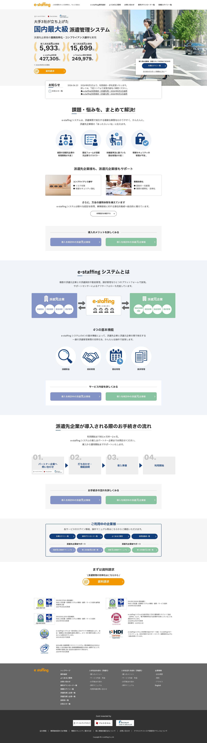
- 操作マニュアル (95, 685)
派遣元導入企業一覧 (67, 696)
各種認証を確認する (104, 213)
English (158, 685)
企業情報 (158, 670)
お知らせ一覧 (57, 91)
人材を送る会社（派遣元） (99, 670)
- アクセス (159, 681)
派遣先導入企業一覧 (67, 693)
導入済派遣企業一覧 (90, 549)
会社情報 (43, 731)
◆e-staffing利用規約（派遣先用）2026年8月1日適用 (104, 91)
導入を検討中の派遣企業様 (75, 242)
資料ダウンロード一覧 (146, 5)
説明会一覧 (64, 700)
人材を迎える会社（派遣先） (132, 670)
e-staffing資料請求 (97, 5)
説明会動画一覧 (144, 536)
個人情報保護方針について (105, 731)
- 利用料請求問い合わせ (98, 689)
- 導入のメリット (95, 674)
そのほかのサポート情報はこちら (154, 71)
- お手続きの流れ (95, 681)
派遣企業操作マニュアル (62, 549)
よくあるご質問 (115, 5)
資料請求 (50, 71)
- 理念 (157, 678)
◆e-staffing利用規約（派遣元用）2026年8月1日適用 (104, 94)
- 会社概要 (159, 674)
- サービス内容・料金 (97, 678)
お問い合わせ (129, 5)
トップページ (65, 670)
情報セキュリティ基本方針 (81, 731)
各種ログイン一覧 (165, 5)
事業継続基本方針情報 (58, 731)
